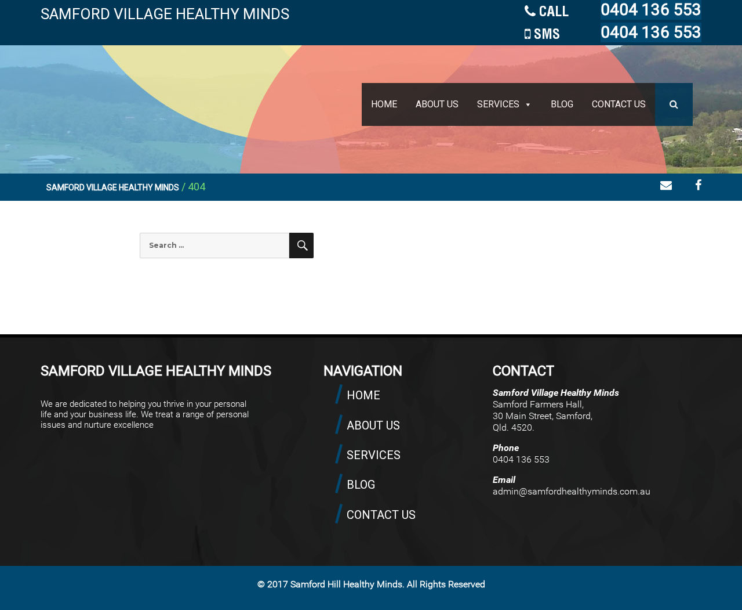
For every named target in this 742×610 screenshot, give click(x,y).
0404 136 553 (651, 9)
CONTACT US (619, 104)
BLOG (562, 104)
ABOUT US (437, 104)
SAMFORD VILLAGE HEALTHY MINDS (165, 14)
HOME (384, 104)
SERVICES (498, 104)
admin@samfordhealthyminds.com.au (571, 491)
